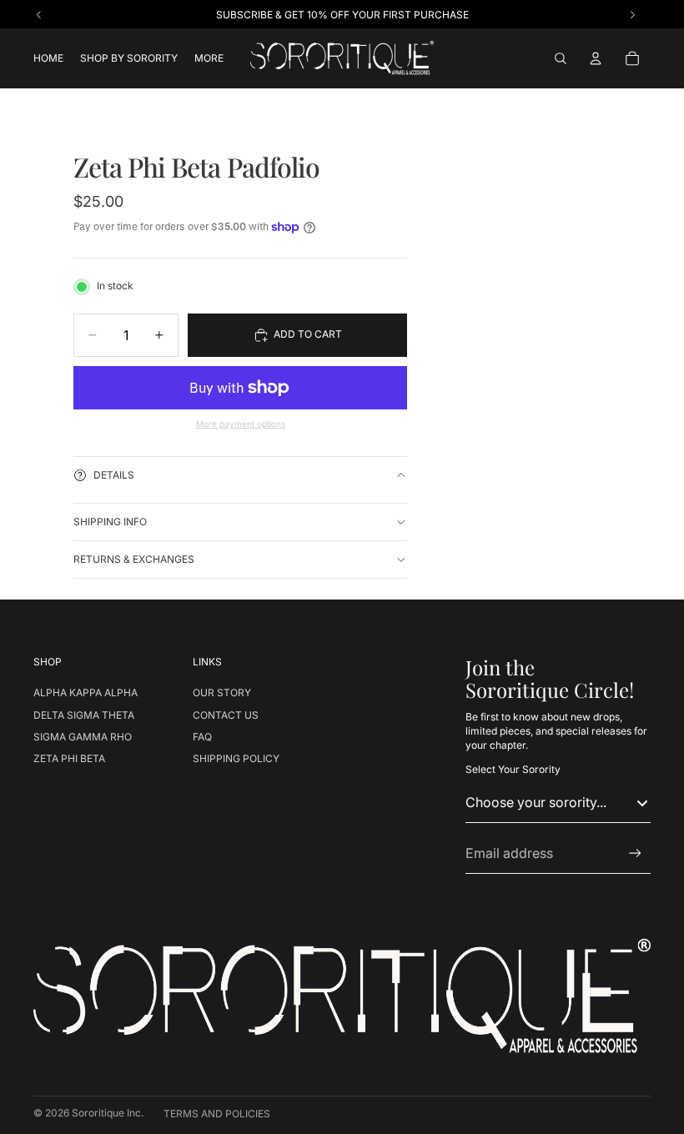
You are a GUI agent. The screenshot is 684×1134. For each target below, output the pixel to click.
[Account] (595, 58)
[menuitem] (209, 59)
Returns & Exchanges (133, 559)
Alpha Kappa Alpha (85, 692)
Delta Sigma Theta (83, 715)
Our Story (222, 692)
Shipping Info (110, 521)
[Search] (560, 58)
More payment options (240, 424)
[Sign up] (635, 853)
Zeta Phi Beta (69, 758)
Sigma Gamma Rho (82, 736)
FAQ (202, 736)
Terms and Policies (216, 1113)
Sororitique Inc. (107, 1112)
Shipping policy (236, 758)
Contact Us (226, 715)
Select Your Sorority (513, 769)
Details (113, 475)
